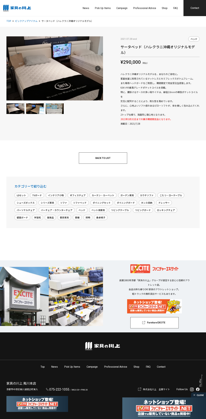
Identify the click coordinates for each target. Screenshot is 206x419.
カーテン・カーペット (103, 195)
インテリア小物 (56, 195)
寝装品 (50, 217)
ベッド (194, 39)
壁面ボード (22, 217)
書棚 (77, 217)
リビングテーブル (120, 210)
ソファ (63, 202)
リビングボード (143, 210)
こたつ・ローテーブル (171, 195)
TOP (8, 21)
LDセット (21, 195)
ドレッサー (164, 202)
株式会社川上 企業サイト (156, 389)
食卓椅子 (100, 217)
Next (98, 68)
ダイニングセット (102, 202)
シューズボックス (26, 202)
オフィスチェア (78, 195)
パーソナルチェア (26, 210)
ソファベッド (80, 202)
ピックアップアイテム (26, 21)
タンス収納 (146, 202)
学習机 (37, 217)
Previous (11, 68)
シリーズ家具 (47, 202)
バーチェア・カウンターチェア (56, 210)
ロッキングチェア (166, 210)
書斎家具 (64, 217)
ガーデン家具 (127, 195)
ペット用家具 (98, 210)
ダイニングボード (126, 202)
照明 (88, 217)
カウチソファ (147, 195)
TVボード (37, 195)
